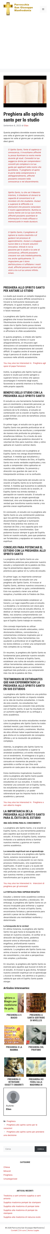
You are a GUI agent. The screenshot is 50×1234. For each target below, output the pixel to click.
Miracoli (7, 1171)
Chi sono (22, 1230)
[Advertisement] (25, 44)
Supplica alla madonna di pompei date (21, 1206)
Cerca (40, 1149)
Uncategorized (10, 1179)
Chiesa (6, 1167)
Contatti (14, 1230)
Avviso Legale (33, 1230)
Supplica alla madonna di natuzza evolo (22, 1217)
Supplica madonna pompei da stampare (22, 1202)
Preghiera (11, 1121)
